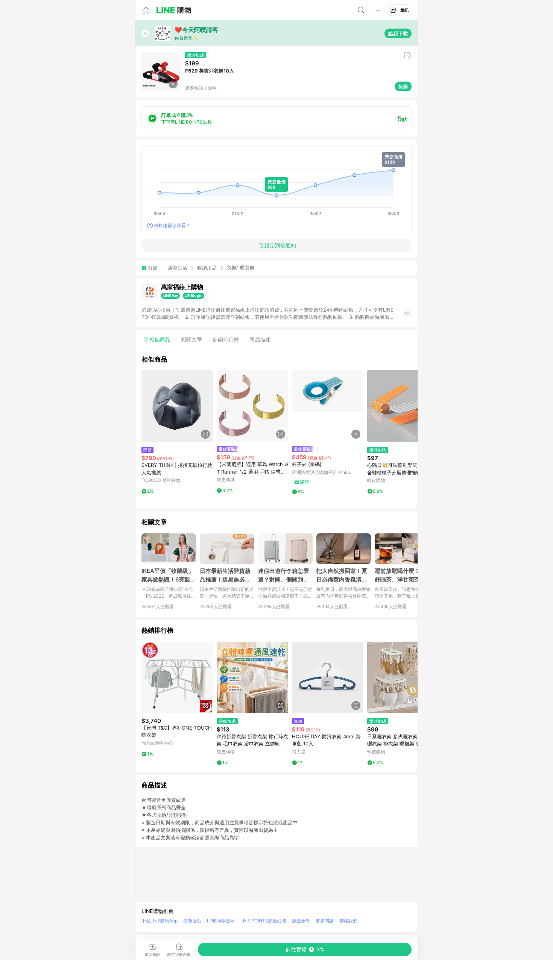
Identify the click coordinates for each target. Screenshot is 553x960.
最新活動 (192, 921)
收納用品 (207, 268)
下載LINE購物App (159, 921)
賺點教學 (301, 921)
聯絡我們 (348, 921)
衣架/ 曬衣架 (240, 268)
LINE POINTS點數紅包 (263, 921)
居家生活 (177, 268)
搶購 (403, 86)
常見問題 (325, 921)
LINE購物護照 (221, 921)
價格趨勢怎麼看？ (172, 225)
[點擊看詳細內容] (177, 406)
